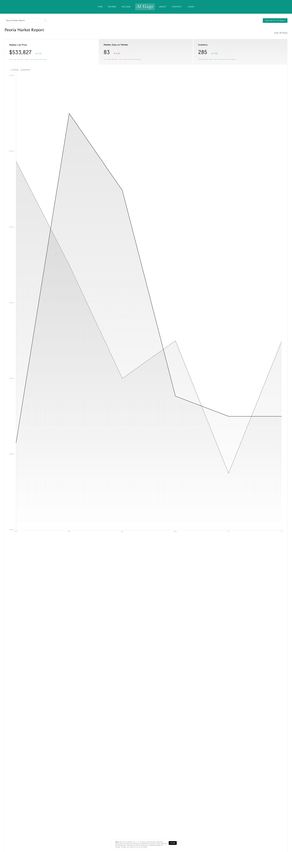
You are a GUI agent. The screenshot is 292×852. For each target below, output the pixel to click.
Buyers (112, 7)
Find (100, 7)
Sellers (126, 7)
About (162, 7)
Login (191, 7)
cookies (137, 842)
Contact (177, 7)
